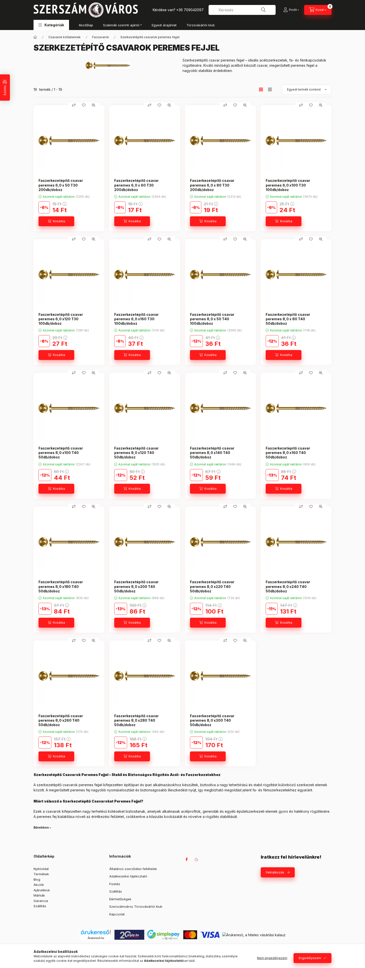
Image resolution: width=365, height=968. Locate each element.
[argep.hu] (129, 934)
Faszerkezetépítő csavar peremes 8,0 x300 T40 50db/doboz (212, 720)
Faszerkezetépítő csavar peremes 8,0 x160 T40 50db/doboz (288, 452)
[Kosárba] (56, 221)
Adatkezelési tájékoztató (128, 876)
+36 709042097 (190, 10)
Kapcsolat (117, 914)
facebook (186, 859)
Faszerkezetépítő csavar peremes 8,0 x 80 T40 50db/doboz (288, 318)
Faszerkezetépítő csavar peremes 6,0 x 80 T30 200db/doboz (212, 185)
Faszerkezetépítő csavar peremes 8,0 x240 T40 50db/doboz (288, 586)
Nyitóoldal (41, 869)
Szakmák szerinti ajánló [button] (121, 25)
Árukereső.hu (96, 937)
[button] (51, 25)
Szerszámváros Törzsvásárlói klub (135, 906)
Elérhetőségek (120, 899)
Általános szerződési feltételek (133, 869)
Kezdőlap (86, 25)
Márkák (39, 895)
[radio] (270, 89)
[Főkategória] (35, 37)
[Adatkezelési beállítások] (196, 859)
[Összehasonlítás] (74, 105)
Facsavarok (100, 37)
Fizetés (114, 884)
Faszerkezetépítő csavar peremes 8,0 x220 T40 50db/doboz (212, 586)
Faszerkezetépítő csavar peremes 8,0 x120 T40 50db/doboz (136, 452)
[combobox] (242, 10)
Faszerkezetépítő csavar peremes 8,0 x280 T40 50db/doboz (136, 720)
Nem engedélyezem (272, 958)
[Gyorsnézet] (94, 105)
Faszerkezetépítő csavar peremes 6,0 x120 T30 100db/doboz (60, 318)
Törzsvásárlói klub (200, 25)
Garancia (41, 901)
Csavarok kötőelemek (64, 37)
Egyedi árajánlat (164, 25)
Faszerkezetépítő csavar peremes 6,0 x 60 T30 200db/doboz (136, 185)
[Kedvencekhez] (84, 105)
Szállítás (40, 906)
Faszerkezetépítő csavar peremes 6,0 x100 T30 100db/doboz (288, 185)
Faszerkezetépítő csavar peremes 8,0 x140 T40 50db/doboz (212, 452)
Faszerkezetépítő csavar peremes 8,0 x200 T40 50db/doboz (136, 586)
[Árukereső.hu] (96, 932)
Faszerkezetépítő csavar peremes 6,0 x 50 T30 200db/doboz (60, 185)
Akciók (39, 885)
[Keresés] (263, 10)
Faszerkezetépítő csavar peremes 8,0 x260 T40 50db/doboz (60, 720)
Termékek (41, 874)
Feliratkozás (275, 872)
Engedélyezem (310, 958)
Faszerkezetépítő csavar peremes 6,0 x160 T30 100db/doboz (136, 318)
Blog (37, 879)
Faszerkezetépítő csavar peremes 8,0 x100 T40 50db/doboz (60, 452)
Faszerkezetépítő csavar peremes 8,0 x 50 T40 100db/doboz (212, 318)
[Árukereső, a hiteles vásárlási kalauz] (254, 935)
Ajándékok (42, 890)
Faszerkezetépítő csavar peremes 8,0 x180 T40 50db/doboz (60, 586)
